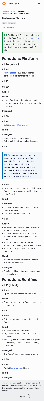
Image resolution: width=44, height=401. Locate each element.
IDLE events (22, 125)
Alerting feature (10, 73)
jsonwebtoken (16, 368)
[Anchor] (40, 59)
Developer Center (8, 11)
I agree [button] (22, 396)
